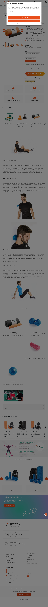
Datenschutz (11, 12)
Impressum (11, 11)
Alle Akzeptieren (24, 17)
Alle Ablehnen (24, 20)
